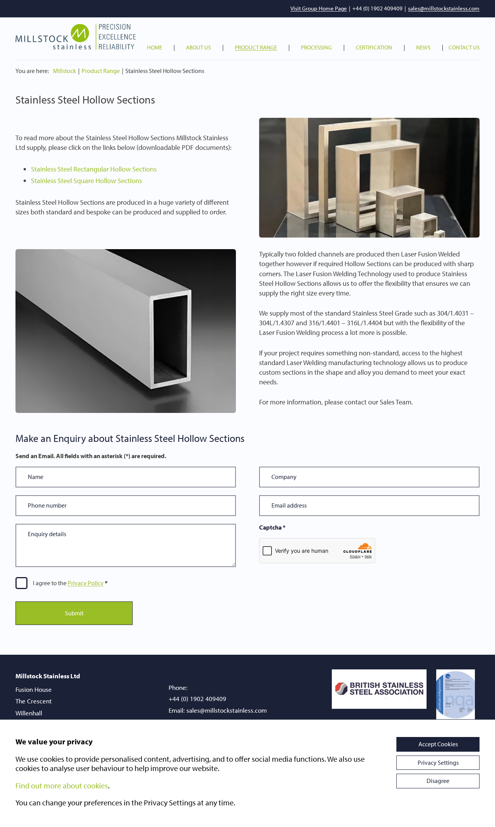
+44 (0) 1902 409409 (377, 8)
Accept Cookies (438, 744)
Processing (316, 47)
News (423, 47)
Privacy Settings (438, 762)
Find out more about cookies (61, 785)
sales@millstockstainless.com (444, 8)
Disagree (438, 781)
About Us (198, 47)
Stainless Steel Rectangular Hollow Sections (94, 169)
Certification (374, 47)
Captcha (272, 527)
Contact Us (464, 47)
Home (154, 47)
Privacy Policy (86, 583)
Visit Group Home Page (318, 8)
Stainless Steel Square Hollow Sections (86, 180)
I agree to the (68, 583)
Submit (74, 613)
